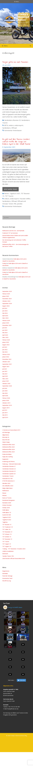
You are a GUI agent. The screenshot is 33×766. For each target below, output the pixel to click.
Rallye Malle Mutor (7, 488)
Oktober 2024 (6, 301)
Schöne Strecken (6, 505)
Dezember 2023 (7, 325)
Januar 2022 (5, 357)
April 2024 (5, 315)
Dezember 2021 (7, 359)
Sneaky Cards (6, 507)
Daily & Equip (6, 442)
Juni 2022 (4, 349)
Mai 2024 (5, 313)
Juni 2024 (4, 311)
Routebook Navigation (8, 500)
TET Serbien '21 (6, 536)
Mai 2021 (5, 374)
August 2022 (5, 344)
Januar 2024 (5, 323)
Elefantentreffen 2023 (8, 447)
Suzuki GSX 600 (6, 515)
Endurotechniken (7, 454)
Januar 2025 (5, 296)
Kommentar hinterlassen (13, 130)
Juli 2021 (4, 369)
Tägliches (5, 522)
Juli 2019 (4, 410)
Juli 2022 (4, 347)
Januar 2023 (5, 342)
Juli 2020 (4, 388)
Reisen (6, 193)
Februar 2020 (6, 398)
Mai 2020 (5, 393)
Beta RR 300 (5, 439)
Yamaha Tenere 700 (8, 556)
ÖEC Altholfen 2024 (7, 486)
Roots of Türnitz (6, 498)
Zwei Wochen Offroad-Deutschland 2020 (13, 558)
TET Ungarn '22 (6, 546)
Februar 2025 (6, 294)
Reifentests (5, 490)
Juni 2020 (4, 391)
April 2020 (5, 395)
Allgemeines (5, 435)
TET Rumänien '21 (7, 532)
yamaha (19, 204)
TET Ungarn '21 (6, 544)
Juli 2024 (4, 308)
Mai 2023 (5, 332)
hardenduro (6, 128)
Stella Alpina (5, 510)
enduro (11, 125)
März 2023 (5, 337)
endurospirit (18, 125)
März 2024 (5, 318)
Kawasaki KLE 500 (7, 478)
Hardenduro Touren (7, 476)
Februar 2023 (6, 340)
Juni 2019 (4, 412)
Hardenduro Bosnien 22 (9, 469)
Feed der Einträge (7, 576)
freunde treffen (25, 199)
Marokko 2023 (6, 483)
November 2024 (7, 298)
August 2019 (5, 408)
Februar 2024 (6, 320)
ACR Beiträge (6, 432)
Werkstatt (5, 553)
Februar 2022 (6, 354)
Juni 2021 (4, 371)
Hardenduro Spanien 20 (8, 473)
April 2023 (5, 335)
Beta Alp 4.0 (5, 437)
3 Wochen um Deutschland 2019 (11, 430)
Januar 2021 (5, 381)
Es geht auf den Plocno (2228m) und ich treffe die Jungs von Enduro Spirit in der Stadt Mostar (16, 142)
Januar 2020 (5, 400)
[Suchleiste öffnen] (30, 46)
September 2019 (7, 405)
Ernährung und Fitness (8, 461)
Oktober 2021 (6, 361)
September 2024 (7, 303)
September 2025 (7, 291)
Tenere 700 (12, 204)
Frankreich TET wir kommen (10, 233)
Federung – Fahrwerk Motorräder (11, 464)
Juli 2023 (4, 327)
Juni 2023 (4, 330)
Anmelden (5, 573)
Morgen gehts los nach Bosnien (15, 62)
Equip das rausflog (7, 456)
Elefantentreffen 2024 (8, 449)
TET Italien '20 (6, 529)
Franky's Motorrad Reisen (23, 16)
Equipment (5, 459)
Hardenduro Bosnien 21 (9, 466)
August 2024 (5, 306)
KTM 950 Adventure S (8, 481)
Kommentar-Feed (7, 578)
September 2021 (7, 364)
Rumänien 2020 (6, 503)
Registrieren (5, 571)
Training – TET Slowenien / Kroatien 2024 (13, 549)
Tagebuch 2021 (15, 193)
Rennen (4, 495)
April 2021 (5, 376)
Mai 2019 (5, 415)
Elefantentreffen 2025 (8, 452)
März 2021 (5, 378)
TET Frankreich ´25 (7, 527)
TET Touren (9, 196)
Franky (4, 263)
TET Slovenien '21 (7, 539)
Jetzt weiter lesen (10, 189)
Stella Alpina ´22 (6, 512)
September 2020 (7, 386)
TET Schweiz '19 (6, 534)
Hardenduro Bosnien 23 (12, 120)
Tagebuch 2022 (6, 519)
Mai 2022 (5, 352)
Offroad (14, 128)
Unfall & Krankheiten (8, 551)
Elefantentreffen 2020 (8, 444)
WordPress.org (6, 580)
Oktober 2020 (6, 383)
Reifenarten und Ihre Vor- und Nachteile (13, 230)
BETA (6, 125)
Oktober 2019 (6, 403)
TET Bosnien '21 (6, 524)
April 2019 (5, 417)
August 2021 (5, 366)
